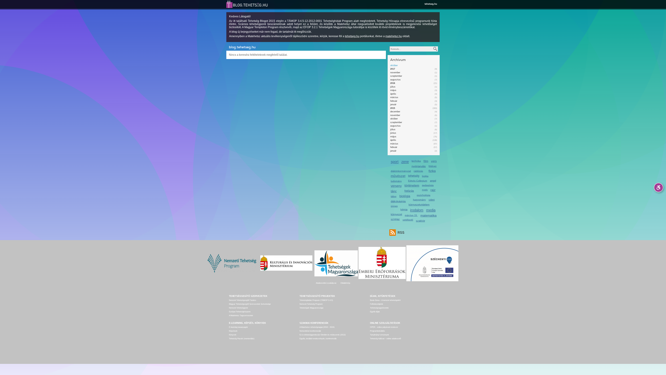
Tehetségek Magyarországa (311, 308)
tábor (393, 196)
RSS (401, 232)
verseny (396, 186)
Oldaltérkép (345, 283)
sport (395, 162)
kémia (403, 209)
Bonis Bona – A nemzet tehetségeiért (385, 300)
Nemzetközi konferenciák (310, 331)
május (393, 90)
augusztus (395, 79)
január (393, 104)
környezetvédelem (419, 204)
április (393, 94)
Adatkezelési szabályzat (326, 283)
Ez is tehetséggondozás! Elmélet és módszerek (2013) (323, 335)
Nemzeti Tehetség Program (311, 304)
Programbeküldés (377, 331)
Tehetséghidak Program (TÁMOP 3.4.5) (316, 300)
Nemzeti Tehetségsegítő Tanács (242, 300)
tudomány (396, 181)
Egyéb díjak (375, 312)
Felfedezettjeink (376, 304)
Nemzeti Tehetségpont (238, 308)
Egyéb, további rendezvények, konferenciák (318, 339)
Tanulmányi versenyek (379, 335)
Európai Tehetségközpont (239, 312)
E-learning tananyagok (238, 327)
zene (405, 162)
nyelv (425, 189)
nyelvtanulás (419, 166)
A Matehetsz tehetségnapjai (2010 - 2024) (317, 327)
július (392, 86)
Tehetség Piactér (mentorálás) (241, 339)
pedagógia (428, 185)
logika (425, 176)
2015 (392, 108)
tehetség (413, 175)
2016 (392, 83)
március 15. (411, 215)
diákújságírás (398, 201)
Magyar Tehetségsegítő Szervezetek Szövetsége (250, 304)
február (393, 101)
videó (432, 199)
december (395, 111)
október (394, 65)
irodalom (416, 210)
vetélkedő (408, 219)
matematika (428, 215)
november (395, 72)
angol (433, 180)
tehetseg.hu (431, 4)
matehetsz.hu (393, 36)
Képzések (233, 331)
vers (434, 161)
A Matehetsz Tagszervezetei (241, 315)
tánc (394, 191)
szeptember (396, 76)
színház (395, 219)
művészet (398, 176)
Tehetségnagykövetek (379, 308)
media (431, 210)
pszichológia (423, 195)
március (394, 97)
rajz (433, 190)
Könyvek (232, 335)
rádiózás (418, 171)
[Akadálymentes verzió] (658, 187)
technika (416, 161)
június (393, 133)
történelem (411, 185)
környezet (396, 214)
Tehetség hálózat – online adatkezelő (385, 339)
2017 (392, 69)
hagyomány (419, 199)
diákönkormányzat (401, 171)
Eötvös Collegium (417, 180)
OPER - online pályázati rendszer (384, 327)
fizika (432, 171)
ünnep (394, 206)
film (426, 161)
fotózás (409, 191)
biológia (404, 196)
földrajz (433, 166)
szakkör (420, 220)
